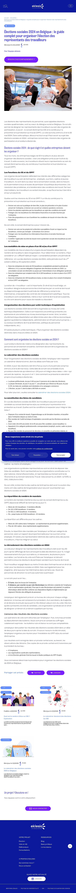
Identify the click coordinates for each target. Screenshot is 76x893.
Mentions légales (12, 888)
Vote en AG (23, 844)
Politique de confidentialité (30, 888)
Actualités (13, 18)
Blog (42, 841)
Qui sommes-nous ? (26, 863)
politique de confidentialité (44, 448)
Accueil (6, 18)
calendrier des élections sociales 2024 (54, 393)
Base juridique (46, 844)
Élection (22, 841)
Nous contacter (25, 866)
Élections (11, 25)
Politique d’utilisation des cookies (59, 888)
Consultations (24, 850)
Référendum (23, 847)
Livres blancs (46, 847)
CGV (43, 888)
